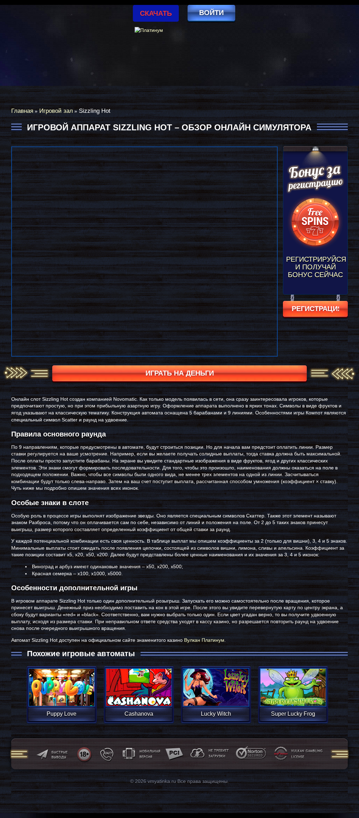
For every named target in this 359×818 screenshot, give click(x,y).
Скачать (156, 13)
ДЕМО (61, 696)
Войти (211, 12)
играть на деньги (179, 373)
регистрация (315, 308)
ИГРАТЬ (61, 682)
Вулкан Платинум (204, 640)
